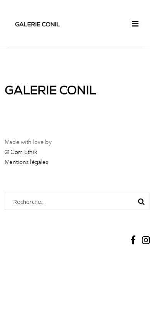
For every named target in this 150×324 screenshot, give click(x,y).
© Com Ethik (21, 152)
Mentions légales (26, 162)
